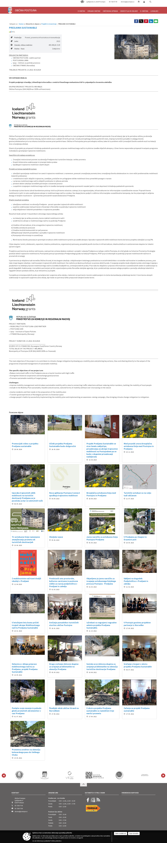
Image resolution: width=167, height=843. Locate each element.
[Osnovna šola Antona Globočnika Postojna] (144, 775)
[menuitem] (81, 10)
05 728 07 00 (113, 2)
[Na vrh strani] (83, 784)
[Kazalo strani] (139, 1)
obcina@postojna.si (127, 2)
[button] (150, 2)
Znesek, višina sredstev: (23, 45)
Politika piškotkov (55, 841)
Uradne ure (53, 793)
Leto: (16, 41)
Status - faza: (19, 49)
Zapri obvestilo (133, 833)
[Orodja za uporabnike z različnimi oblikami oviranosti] (82, 1)
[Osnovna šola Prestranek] (19, 775)
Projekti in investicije (48, 24)
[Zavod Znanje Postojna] (69, 775)
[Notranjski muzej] (94, 775)
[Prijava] (144, 2)
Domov (21, 24)
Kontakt (15, 793)
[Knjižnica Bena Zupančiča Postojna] (119, 775)
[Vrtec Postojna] (44, 775)
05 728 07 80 (19, 809)
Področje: (18, 37)
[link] (136, 21)
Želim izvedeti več (120, 833)
